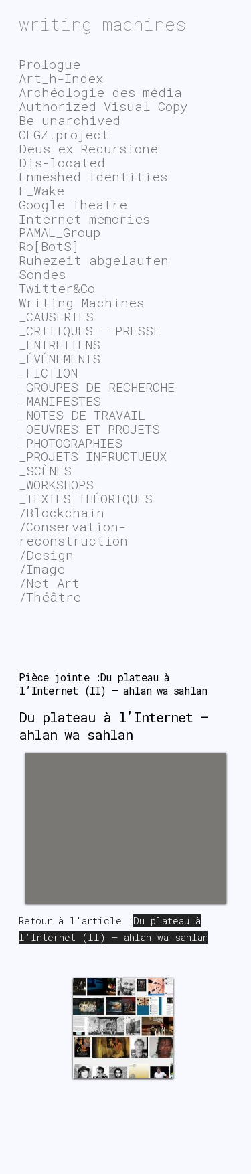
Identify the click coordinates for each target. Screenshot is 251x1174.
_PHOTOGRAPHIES (70, 442)
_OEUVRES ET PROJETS (89, 428)
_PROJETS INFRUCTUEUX (93, 456)
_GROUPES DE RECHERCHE (97, 386)
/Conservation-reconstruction (73, 533)
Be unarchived (69, 120)
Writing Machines (81, 302)
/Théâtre (50, 596)
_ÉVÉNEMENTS (59, 358)
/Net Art (49, 582)
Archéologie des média (100, 92)
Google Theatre (73, 204)
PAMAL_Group (59, 232)
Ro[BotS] (49, 246)
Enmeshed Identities (93, 176)
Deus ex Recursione (88, 148)
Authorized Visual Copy (103, 106)
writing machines (102, 24)
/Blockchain (61, 512)
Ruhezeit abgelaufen (94, 260)
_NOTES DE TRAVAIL (82, 414)
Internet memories (84, 218)
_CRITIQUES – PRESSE (90, 330)
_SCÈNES (45, 470)
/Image (42, 568)
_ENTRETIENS (59, 344)
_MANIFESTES (60, 400)
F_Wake (41, 190)
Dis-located (62, 162)
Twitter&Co (57, 288)
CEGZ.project (64, 134)
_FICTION (48, 372)
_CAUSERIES (56, 316)
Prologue (49, 64)
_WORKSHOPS (56, 484)
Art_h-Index (61, 78)
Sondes (42, 274)
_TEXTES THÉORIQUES (86, 498)
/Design (46, 554)
